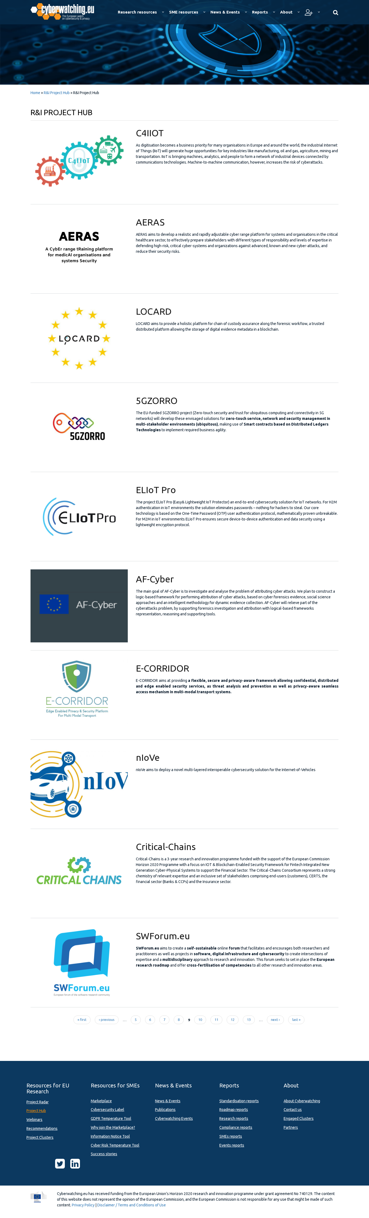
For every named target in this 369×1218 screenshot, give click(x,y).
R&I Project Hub (57, 93)
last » (296, 1019)
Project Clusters (39, 1137)
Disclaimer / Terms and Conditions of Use (131, 1205)
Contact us (293, 1109)
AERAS (150, 222)
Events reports (231, 1145)
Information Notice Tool (110, 1136)
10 (200, 1019)
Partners (291, 1127)
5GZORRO (156, 400)
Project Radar (37, 1102)
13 (249, 1019)
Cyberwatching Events (174, 1118)
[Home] (66, 11)
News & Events (167, 1101)
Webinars (34, 1119)
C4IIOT (150, 133)
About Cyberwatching (302, 1101)
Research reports (233, 1118)
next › (275, 1019)
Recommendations (42, 1128)
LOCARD (154, 311)
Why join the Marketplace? (113, 1127)
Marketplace (101, 1101)
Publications (165, 1109)
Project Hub (36, 1111)
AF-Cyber (155, 579)
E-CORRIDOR (162, 668)
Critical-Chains (166, 846)
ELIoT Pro (156, 489)
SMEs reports (230, 1136)
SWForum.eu (163, 936)
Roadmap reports (233, 1109)
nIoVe (148, 757)
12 (232, 1019)
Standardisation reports (239, 1101)
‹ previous (107, 1019)
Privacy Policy (83, 1205)
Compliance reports (235, 1127)
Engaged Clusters (299, 1118)
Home (35, 93)
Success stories (104, 1154)
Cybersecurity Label (107, 1109)
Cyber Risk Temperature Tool (115, 1145)
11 (216, 1019)
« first (82, 1019)
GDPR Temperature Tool (111, 1118)
